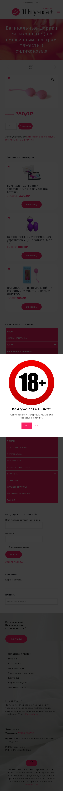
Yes (26, 425)
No (36, 425)
